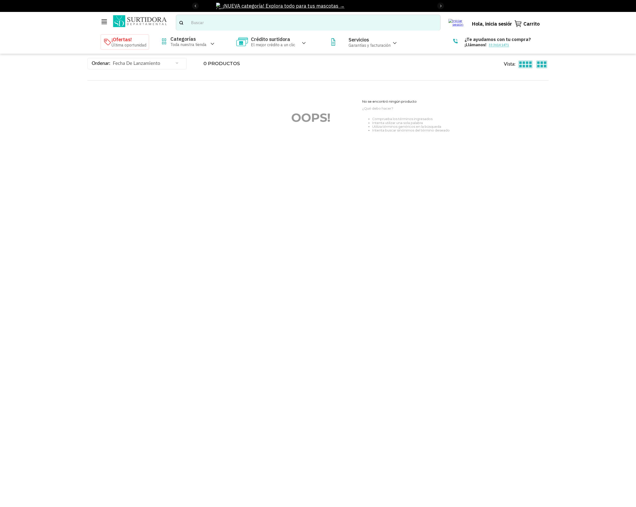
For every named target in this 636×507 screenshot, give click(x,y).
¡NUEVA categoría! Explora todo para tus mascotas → (284, 6)
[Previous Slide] (195, 5)
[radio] (525, 64)
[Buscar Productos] (181, 23)
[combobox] (308, 23)
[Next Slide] (440, 5)
